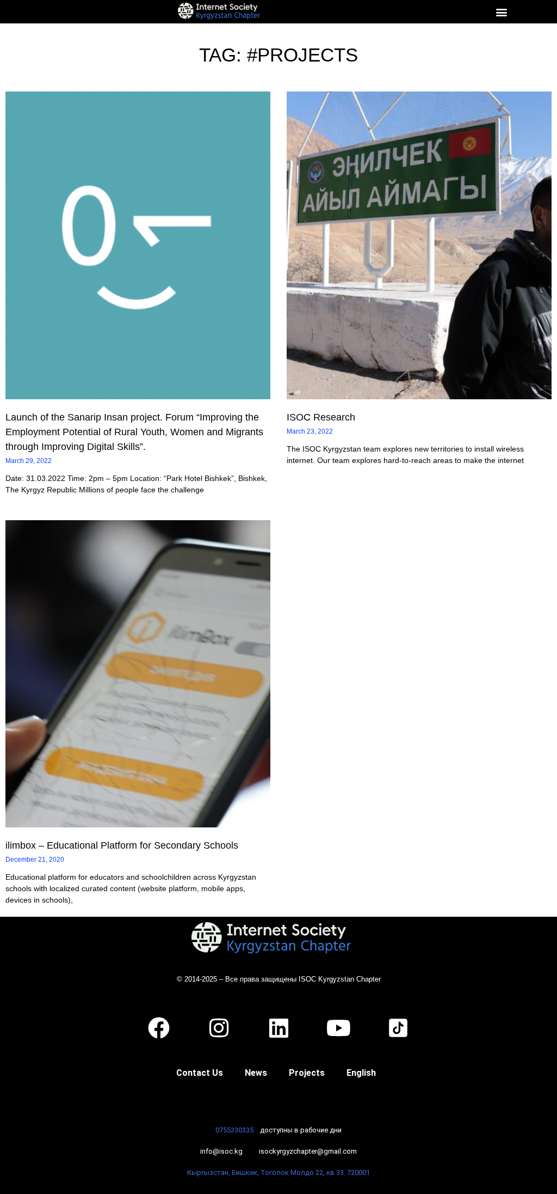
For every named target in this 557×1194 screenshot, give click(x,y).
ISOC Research (321, 417)
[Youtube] (338, 1028)
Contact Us (199, 1073)
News (256, 1073)
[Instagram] (218, 1028)
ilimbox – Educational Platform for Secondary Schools (121, 845)
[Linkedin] (278, 1028)
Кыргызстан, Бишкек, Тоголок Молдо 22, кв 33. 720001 (278, 1172)
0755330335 (234, 1130)
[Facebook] (159, 1028)
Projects (307, 1073)
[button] (501, 12)
